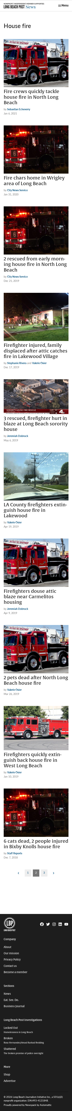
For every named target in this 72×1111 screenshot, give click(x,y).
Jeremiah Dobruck (17, 436)
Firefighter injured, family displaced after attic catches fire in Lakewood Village (35, 350)
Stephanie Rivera (16, 363)
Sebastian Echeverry (18, 109)
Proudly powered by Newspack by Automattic (28, 1105)
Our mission (11, 953)
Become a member (15, 972)
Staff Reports (14, 853)
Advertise (10, 1081)
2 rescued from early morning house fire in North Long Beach (35, 264)
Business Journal (14, 1006)
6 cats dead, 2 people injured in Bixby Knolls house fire (36, 844)
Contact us (10, 966)
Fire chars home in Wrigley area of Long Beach (34, 180)
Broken (24, 1040)
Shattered (23, 1051)
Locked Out (18, 1030)
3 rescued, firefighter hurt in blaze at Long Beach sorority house (36, 424)
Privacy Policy (12, 959)
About (7, 947)
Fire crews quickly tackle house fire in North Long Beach (31, 97)
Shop (7, 1074)
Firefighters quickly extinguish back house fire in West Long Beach (32, 760)
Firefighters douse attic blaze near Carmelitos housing (30, 596)
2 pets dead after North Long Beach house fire (36, 680)
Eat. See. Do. (11, 1000)
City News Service (17, 190)
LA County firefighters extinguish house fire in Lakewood (35, 510)
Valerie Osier (39, 363)
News (7, 993)
